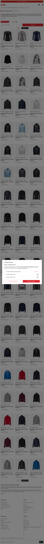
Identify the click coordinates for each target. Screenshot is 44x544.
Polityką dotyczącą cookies (28, 266)
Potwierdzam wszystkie (31, 281)
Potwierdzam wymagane (13, 281)
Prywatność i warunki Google (22, 268)
